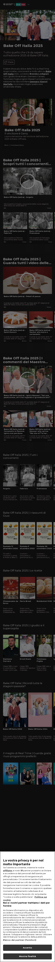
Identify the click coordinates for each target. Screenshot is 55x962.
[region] (27, 906)
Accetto (27, 947)
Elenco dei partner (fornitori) (19, 940)
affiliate (8, 870)
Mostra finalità (27, 956)
